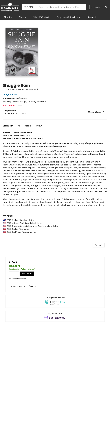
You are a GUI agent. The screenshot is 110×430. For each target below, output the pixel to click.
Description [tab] (8, 125)
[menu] (55, 17)
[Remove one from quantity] (10, 273)
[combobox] (30, 6)
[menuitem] (7, 17)
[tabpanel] (55, 185)
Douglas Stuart (10, 94)
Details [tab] (28, 125)
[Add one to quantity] (17, 273)
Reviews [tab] (39, 125)
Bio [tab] (19, 125)
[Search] (83, 7)
